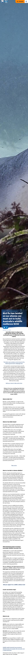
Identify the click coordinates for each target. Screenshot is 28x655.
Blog (4, 311)
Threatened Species (12, 311)
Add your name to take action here (14, 383)
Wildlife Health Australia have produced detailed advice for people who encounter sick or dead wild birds (14, 649)
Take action (14, 465)
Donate (21, 1)
